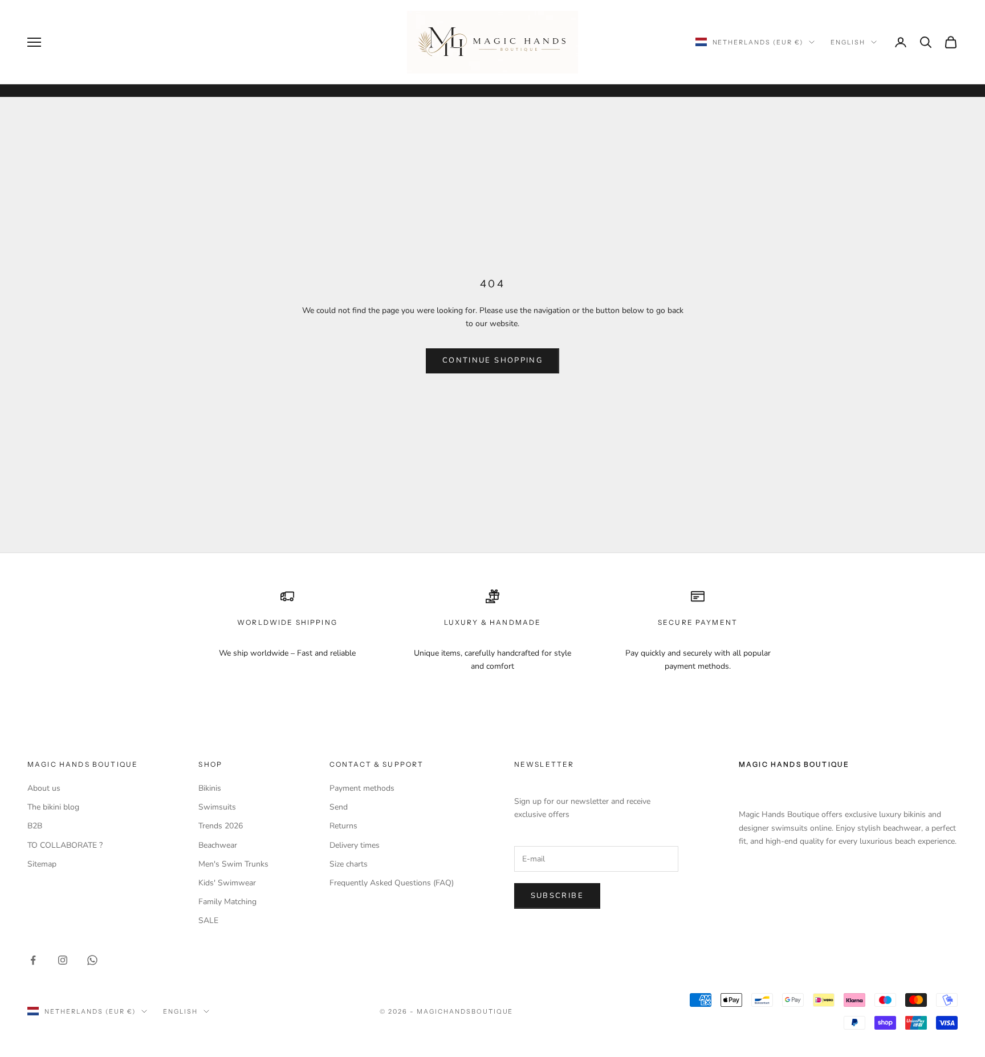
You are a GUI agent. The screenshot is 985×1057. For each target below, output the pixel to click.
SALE (208, 920)
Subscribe (557, 896)
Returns (343, 825)
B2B (34, 825)
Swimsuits (217, 807)
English (848, 42)
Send (338, 807)
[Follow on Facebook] (33, 960)
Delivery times (354, 845)
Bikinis (209, 788)
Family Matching (227, 901)
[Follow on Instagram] (62, 960)
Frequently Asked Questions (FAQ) (391, 882)
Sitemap (41, 864)
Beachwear (217, 845)
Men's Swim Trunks (233, 864)
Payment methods (361, 788)
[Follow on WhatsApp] (92, 960)
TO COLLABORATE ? (65, 845)
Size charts (348, 864)
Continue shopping (492, 360)
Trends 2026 (220, 825)
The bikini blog (53, 807)
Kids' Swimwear (227, 882)
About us (43, 788)
